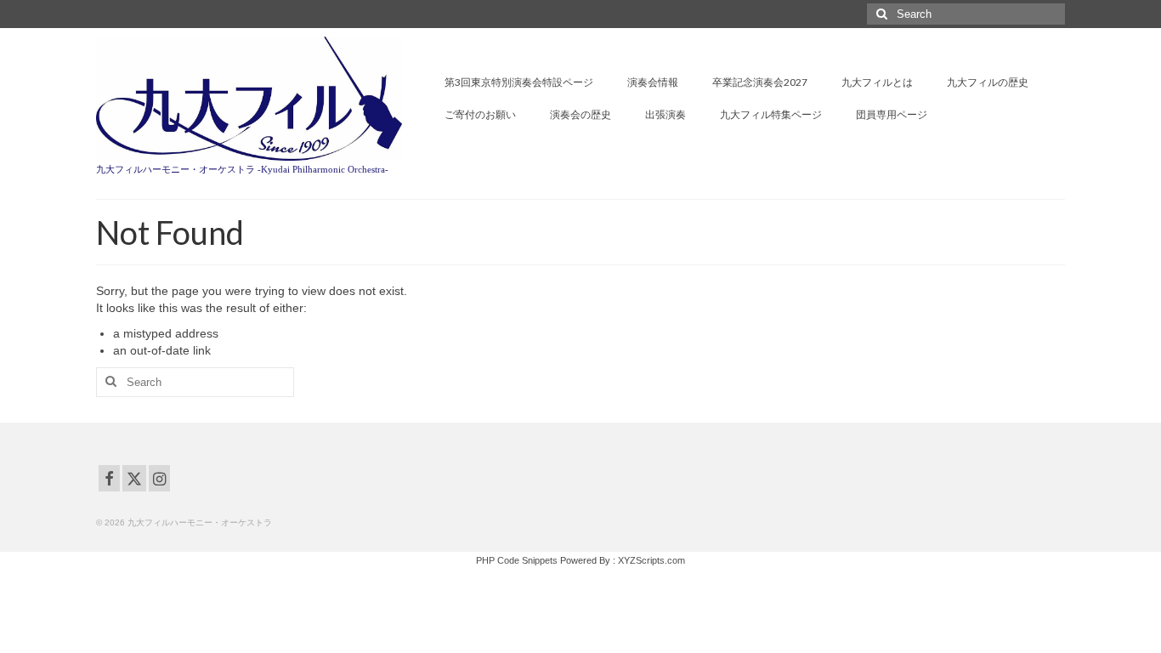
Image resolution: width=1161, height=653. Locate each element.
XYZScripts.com (651, 560)
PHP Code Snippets (517, 560)
